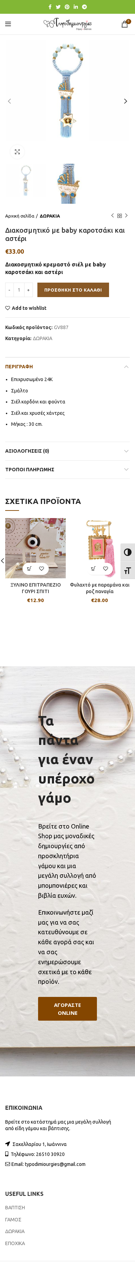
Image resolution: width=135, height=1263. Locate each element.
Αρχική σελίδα (19, 215)
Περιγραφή (19, 366)
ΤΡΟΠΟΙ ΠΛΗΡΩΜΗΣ (29, 469)
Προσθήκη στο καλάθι (73, 289)
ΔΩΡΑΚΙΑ (50, 215)
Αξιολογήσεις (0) (27, 451)
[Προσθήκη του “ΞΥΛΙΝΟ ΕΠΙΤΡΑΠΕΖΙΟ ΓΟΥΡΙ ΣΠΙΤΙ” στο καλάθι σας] (30, 569)
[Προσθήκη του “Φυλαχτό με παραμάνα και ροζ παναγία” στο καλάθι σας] (94, 569)
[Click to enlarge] (17, 152)
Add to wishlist (29, 308)
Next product (126, 215)
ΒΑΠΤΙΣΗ (15, 1207)
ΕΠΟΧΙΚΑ (15, 1243)
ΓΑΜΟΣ (13, 1219)
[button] (67, 1009)
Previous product (112, 215)
